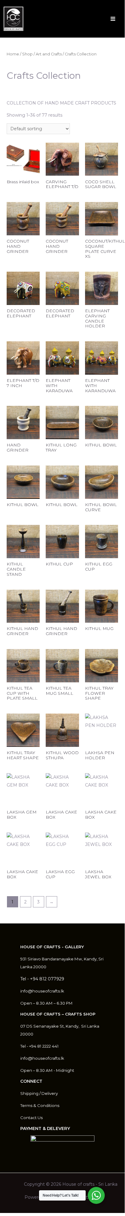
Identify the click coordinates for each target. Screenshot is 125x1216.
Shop (27, 54)
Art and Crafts (49, 54)
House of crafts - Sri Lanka (89, 1184)
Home (13, 54)
